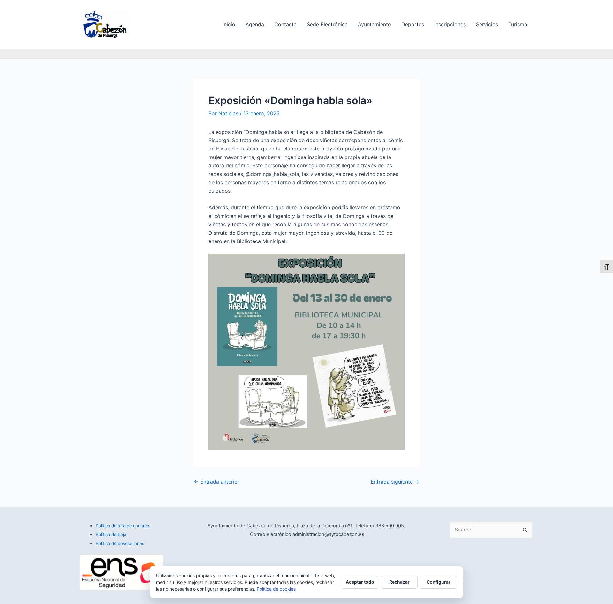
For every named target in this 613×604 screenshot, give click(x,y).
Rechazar (399, 582)
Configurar (438, 582)
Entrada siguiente (395, 481)
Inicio (229, 24)
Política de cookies (276, 589)
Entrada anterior (216, 481)
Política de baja (111, 534)
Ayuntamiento (374, 24)
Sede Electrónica (327, 24)
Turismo (517, 24)
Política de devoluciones (120, 543)
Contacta (285, 24)
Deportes (412, 24)
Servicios (487, 24)
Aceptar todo (360, 582)
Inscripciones (450, 24)
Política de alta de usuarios (123, 525)
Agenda (255, 24)
